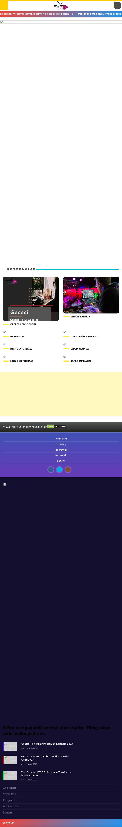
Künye (6, 57)
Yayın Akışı (9, 38)
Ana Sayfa (9, 18)
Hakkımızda (10, 64)
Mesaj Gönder (11, 44)
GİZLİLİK (7, 51)
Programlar (11, 31)
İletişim (7, 70)
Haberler (8, 25)
